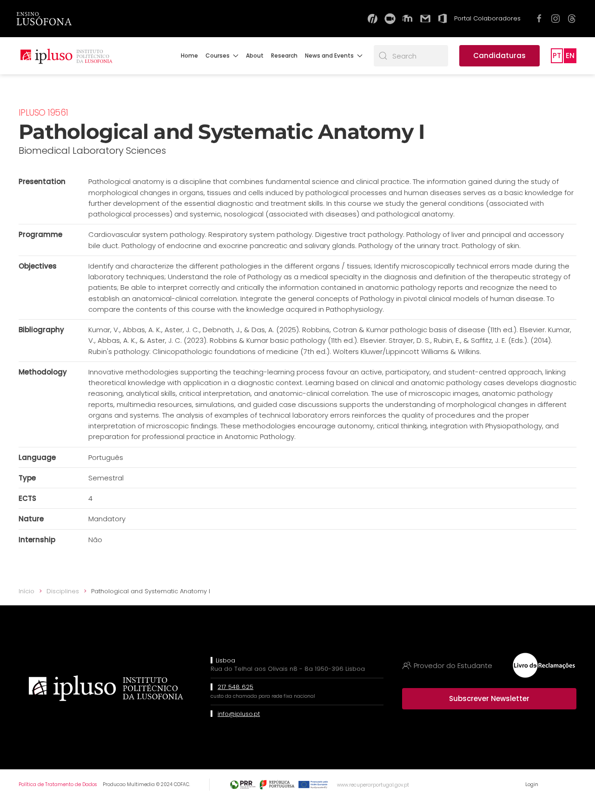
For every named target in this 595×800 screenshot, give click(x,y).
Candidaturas (499, 55)
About (255, 55)
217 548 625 (235, 686)
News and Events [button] (329, 55)
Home (189, 55)
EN (570, 55)
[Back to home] (66, 55)
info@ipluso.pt (239, 713)
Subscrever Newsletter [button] (489, 698)
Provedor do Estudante (453, 665)
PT (557, 55)
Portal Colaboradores (487, 18)
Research (284, 55)
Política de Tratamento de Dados (58, 784)
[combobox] (411, 55)
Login (531, 784)
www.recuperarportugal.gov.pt (373, 784)
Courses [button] (217, 55)
